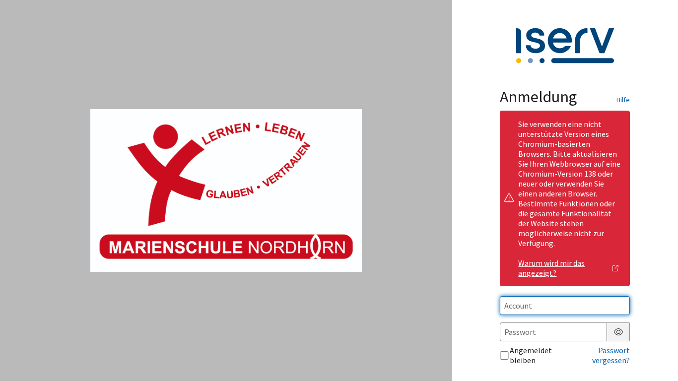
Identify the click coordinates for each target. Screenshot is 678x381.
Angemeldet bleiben (531, 355)
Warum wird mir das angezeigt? (551, 268)
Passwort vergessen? (611, 355)
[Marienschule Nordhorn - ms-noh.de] (225, 190)
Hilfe (623, 99)
